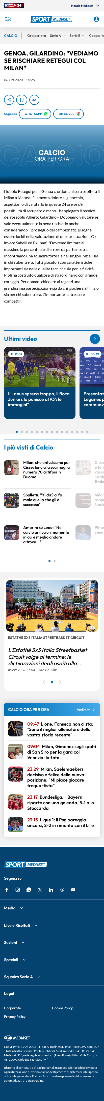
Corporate (12, 1008)
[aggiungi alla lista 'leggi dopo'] (21, 100)
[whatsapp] (28, 889)
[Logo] (52, 19)
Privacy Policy (14, 1016)
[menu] (7, 19)
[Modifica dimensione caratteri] (34, 100)
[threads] (62, 889)
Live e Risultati (17, 925)
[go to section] (95, 339)
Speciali (11, 959)
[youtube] (73, 889)
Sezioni (10, 942)
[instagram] (17, 889)
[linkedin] (51, 889)
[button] (52, 19)
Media (9, 907)
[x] (39, 889)
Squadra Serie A (18, 976)
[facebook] (6, 889)
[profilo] (96, 19)
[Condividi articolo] (9, 100)
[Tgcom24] (14, 5)
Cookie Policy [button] (62, 1008)
